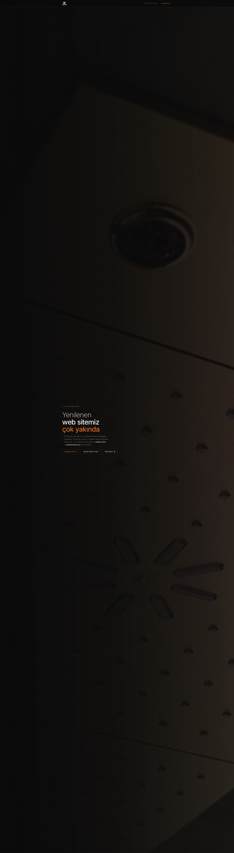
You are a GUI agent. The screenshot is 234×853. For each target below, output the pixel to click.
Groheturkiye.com (90, 451)
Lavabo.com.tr (70, 451)
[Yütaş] (64, 3)
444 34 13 (166, 3)
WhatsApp (109, 451)
